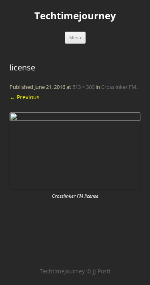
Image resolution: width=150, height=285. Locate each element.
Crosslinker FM (118, 86)
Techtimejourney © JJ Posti (75, 271)
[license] (75, 150)
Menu (75, 37)
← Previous (25, 97)
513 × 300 (83, 86)
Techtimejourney (75, 16)
